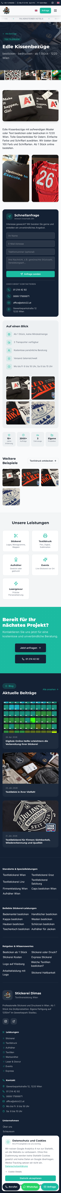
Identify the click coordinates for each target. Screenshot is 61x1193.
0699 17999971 (21, 296)
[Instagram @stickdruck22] (52, 3)
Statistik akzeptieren (30, 1178)
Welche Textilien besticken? (40, 964)
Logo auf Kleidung (14, 963)
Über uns (7, 1126)
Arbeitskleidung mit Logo (14, 972)
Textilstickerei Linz (14, 881)
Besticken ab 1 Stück (15, 952)
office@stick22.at (22, 302)
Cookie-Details (15, 1172)
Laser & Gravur (13, 1061)
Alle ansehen (49, 689)
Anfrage (45, 10)
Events (9, 1066)
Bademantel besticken (16, 914)
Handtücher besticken (44, 914)
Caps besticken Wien (43, 888)
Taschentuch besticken (16, 929)
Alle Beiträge (11, 34)
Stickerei (10, 1038)
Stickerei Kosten (12, 957)
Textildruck (11, 1043)
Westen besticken (41, 919)
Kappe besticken (13, 919)
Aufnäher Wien (11, 893)
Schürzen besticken (42, 924)
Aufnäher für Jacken (43, 929)
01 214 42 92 (20, 289)
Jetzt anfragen (28, 647)
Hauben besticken (13, 924)
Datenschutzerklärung (16, 1166)
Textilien (10, 1052)
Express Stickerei (41, 957)
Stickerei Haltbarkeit (43, 972)
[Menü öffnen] (55, 10)
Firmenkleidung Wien (15, 888)
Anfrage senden (32, 274)
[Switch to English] (58, 3)
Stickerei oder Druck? (44, 952)
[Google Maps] (14, 1021)
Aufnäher (10, 1047)
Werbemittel (12, 1057)
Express (10, 1071)
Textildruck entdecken (41, 460)
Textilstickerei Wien (14, 874)
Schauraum (8, 1131)
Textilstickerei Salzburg (39, 881)
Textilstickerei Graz (42, 874)
